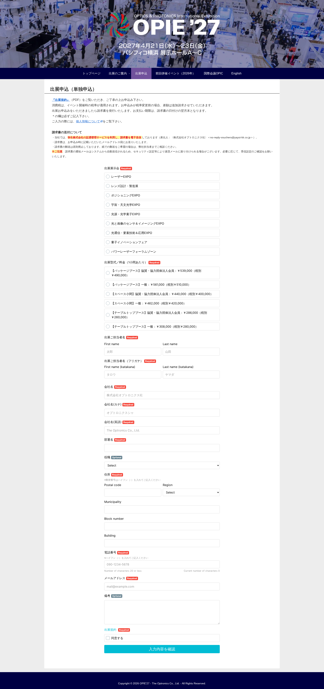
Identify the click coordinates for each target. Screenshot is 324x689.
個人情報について (88, 121)
